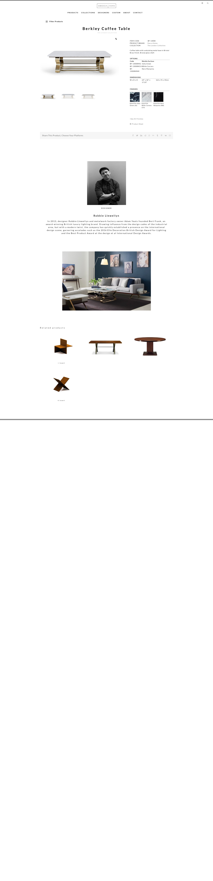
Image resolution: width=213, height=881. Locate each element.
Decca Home (153, 43)
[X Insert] (61, 383)
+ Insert (61, 363)
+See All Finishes (136, 119)
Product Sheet (137, 124)
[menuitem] (203, 3)
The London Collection (157, 45)
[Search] (208, 3)
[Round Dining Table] (150, 343)
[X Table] (105, 343)
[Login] (203, 3)
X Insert (61, 400)
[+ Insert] (61, 346)
